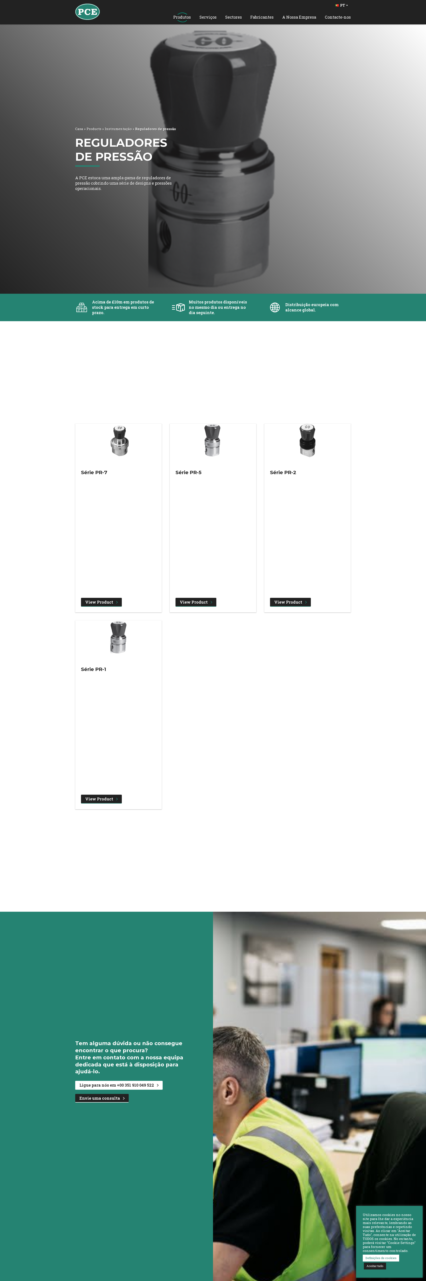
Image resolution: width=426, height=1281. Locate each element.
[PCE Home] (87, 11)
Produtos (182, 17)
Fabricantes (262, 17)
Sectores (233, 17)
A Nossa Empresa (299, 17)
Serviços (208, 17)
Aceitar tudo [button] (375, 1266)
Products (94, 129)
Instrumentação (118, 129)
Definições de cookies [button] (380, 1258)
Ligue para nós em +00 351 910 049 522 (116, 1085)
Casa (79, 129)
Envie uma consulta (99, 1098)
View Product (99, 602)
